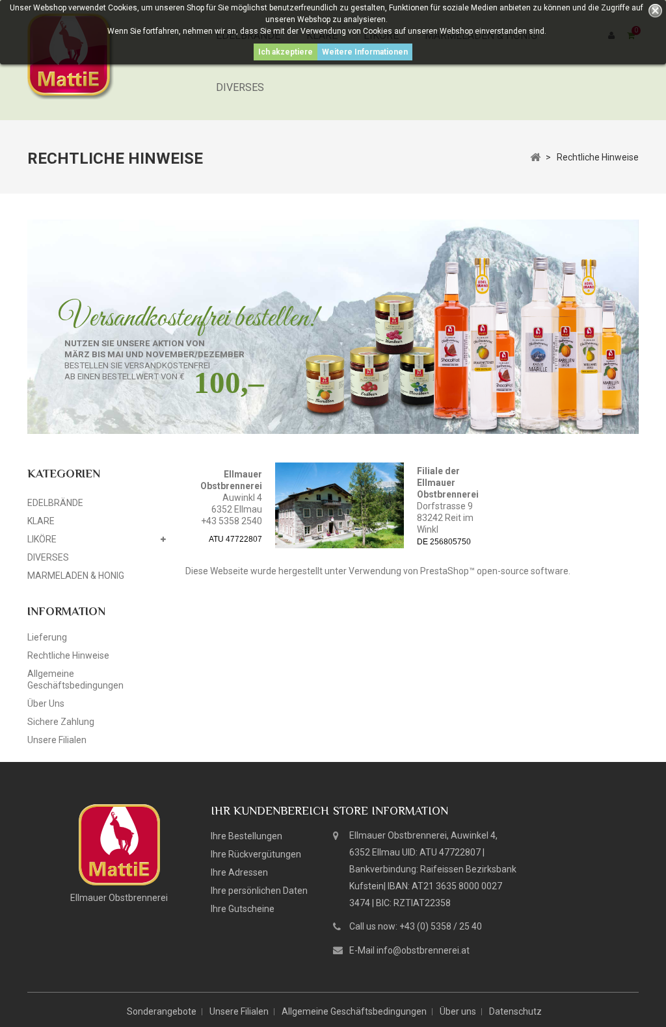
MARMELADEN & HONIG (75, 575)
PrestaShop (444, 571)
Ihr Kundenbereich (270, 810)
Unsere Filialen (57, 740)
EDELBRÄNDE (55, 503)
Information (66, 611)
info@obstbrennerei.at (423, 950)
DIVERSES (240, 87)
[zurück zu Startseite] (535, 156)
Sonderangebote (161, 1011)
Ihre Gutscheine (242, 909)
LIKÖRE (42, 539)
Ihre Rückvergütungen (256, 854)
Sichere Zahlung (60, 721)
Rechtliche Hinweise (68, 655)
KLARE (41, 521)
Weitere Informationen (365, 52)
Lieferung (47, 637)
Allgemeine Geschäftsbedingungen (354, 1011)
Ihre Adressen (239, 872)
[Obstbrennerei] (119, 844)
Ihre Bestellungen (246, 836)
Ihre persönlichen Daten (259, 890)
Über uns (45, 703)
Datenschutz (515, 1011)
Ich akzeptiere (285, 52)
